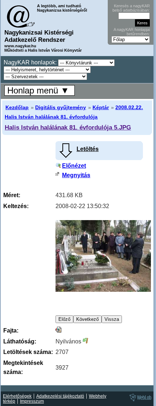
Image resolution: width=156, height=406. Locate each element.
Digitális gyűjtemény (60, 107)
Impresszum (32, 401)
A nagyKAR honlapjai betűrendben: (132, 31)
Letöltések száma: (28, 352)
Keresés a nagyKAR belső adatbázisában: (131, 8)
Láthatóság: (19, 341)
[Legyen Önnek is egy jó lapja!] (139, 400)
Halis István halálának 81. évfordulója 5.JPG (68, 127)
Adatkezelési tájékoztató (60, 396)
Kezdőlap (17, 107)
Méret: (11, 195)
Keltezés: (16, 206)
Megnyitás (76, 175)
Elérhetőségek (17, 396)
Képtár (101, 107)
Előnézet (74, 166)
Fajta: (11, 330)
